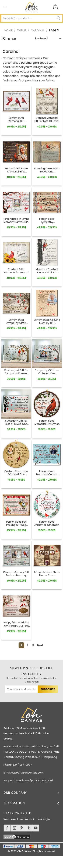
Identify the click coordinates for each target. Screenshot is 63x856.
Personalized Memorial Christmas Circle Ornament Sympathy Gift (46, 422)
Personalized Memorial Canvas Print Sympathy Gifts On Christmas (46, 473)
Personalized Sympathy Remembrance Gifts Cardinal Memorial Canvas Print (46, 220)
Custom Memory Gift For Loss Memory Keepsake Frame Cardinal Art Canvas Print (16, 574)
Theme (21, 30)
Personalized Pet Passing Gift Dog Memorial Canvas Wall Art (16, 523)
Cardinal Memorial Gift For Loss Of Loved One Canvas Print (47, 119)
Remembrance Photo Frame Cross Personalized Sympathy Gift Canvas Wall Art (47, 574)
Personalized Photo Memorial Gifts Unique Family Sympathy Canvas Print (16, 170)
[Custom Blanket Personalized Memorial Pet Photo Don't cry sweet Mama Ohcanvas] (16, 101)
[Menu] (5, 7)
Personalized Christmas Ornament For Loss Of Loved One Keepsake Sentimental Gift (47, 523)
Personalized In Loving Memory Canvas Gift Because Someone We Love (16, 220)
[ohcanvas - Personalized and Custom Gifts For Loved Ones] (31, 7)
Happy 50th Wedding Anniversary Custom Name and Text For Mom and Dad (16, 624)
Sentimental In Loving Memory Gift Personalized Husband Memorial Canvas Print (47, 321)
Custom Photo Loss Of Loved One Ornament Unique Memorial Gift (16, 473)
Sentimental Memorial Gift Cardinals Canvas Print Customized (16, 119)
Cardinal (37, 30)
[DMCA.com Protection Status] (33, 836)
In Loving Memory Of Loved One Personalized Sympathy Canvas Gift (46, 170)
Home (8, 30)
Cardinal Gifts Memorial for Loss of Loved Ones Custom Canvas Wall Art (16, 271)
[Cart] (55, 7)
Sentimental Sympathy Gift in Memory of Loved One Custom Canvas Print (16, 321)
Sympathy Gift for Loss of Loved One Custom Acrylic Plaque (16, 422)
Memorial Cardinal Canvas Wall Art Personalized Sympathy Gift (47, 271)
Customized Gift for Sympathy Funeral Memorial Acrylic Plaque (16, 372)
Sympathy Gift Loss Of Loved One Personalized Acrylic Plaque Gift (47, 372)
